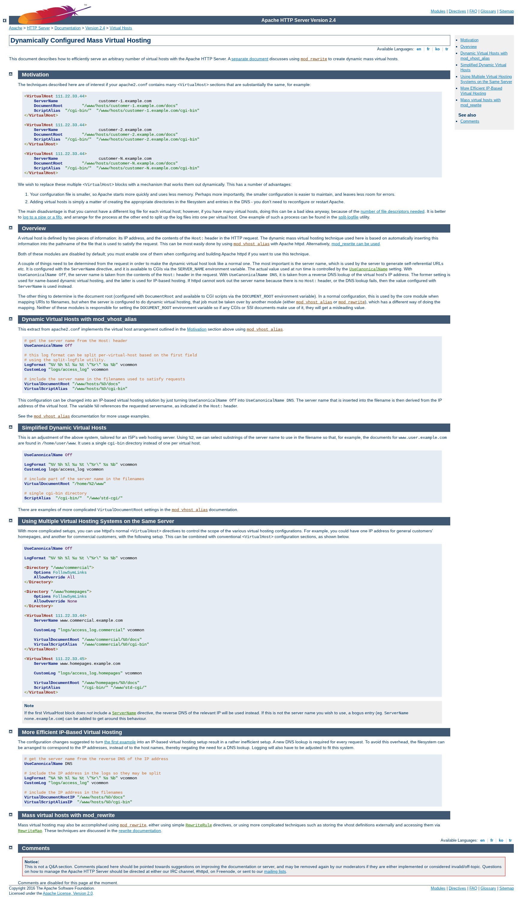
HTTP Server (38, 28)
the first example (120, 741)
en (418, 49)
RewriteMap (30, 830)
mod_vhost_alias (251, 244)
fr (428, 49)
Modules (438, 11)
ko (437, 49)
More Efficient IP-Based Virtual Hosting (481, 91)
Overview (468, 46)
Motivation (469, 40)
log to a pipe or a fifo (42, 217)
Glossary (488, 11)
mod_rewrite (314, 59)
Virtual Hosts (121, 28)
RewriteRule (199, 825)
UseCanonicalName (368, 269)
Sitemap (506, 11)
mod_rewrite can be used (356, 243)
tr (446, 49)
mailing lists (275, 871)
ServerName (124, 713)
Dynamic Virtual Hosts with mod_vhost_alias (484, 56)
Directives (457, 11)
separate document (249, 58)
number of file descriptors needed (392, 211)
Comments (469, 121)
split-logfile (348, 217)
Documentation (68, 28)
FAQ (473, 11)
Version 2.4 (95, 28)
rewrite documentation (140, 830)
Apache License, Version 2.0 (68, 893)
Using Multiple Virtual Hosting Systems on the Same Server (486, 79)
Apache (15, 28)
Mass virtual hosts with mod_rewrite (480, 102)
